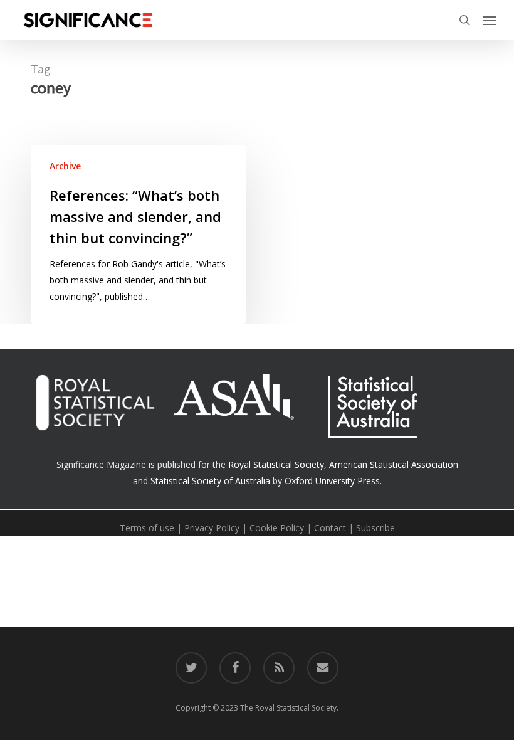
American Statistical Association (393, 464)
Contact (330, 528)
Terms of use (147, 528)
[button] (489, 20)
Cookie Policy (276, 528)
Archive (65, 166)
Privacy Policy (211, 528)
